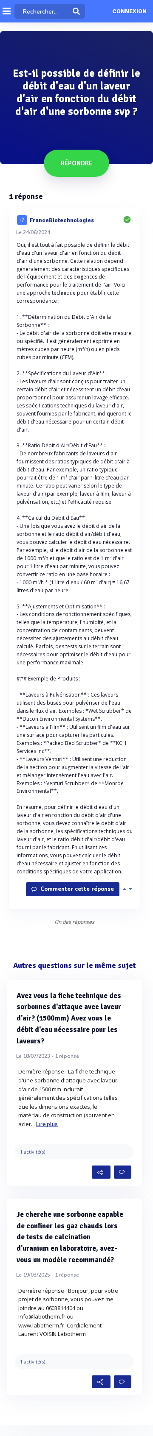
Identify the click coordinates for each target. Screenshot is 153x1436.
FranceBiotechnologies (62, 219)
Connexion (129, 11)
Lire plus (47, 1124)
